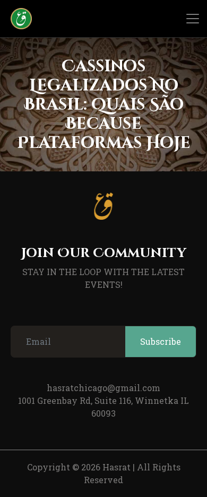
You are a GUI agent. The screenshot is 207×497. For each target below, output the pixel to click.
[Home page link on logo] (16, 18)
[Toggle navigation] (192, 19)
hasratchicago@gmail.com (103, 387)
